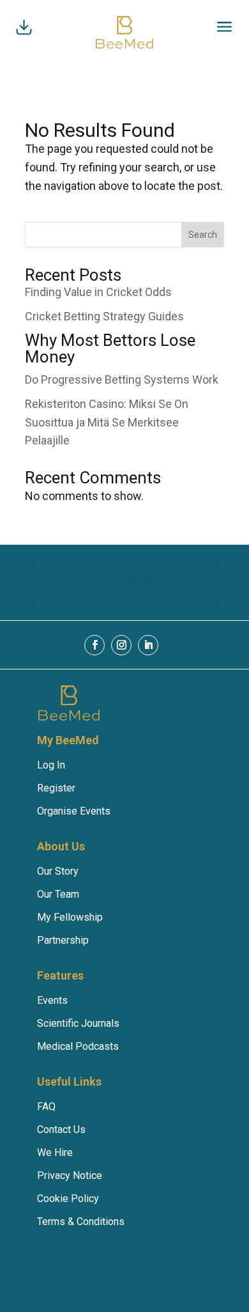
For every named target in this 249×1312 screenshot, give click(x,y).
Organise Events (73, 811)
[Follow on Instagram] (121, 645)
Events (52, 1000)
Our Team (58, 894)
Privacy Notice (69, 1175)
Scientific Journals (78, 1023)
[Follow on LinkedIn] (148, 645)
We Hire (55, 1152)
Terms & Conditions (80, 1221)
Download (124, 582)
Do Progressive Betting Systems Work (121, 379)
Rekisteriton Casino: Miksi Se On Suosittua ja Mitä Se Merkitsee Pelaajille (106, 422)
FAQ (46, 1106)
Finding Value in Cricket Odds (98, 292)
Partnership (63, 940)
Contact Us (61, 1129)
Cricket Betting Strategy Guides (104, 316)
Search (202, 235)
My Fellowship (70, 917)
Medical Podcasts (78, 1046)
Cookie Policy (68, 1198)
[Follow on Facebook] (94, 645)
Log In (51, 765)
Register (56, 788)
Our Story (58, 871)
